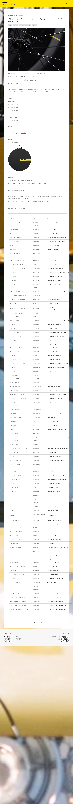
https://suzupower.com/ (52, 295)
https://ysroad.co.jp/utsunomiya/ (55, 268)
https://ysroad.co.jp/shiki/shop (54, 280)
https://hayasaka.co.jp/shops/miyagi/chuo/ (57, 237)
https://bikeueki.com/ (52, 543)
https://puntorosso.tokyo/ (53, 390)
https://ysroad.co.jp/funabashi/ (54, 324)
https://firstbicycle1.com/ (53, 303)
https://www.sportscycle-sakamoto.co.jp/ (57, 429)
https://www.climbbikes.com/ (54, 520)
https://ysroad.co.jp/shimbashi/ (54, 371)
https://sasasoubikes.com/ (53, 229)
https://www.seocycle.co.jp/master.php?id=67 (58, 332)
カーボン (22, 25)
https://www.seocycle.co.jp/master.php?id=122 (58, 313)
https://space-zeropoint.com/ (54, 253)
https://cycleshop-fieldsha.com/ (54, 574)
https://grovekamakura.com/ (54, 413)
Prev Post (7, 633)
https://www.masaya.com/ (53, 586)
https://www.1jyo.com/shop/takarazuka (56, 605)
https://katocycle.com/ (52, 468)
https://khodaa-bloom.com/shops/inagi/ (56, 394)
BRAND (20, 15)
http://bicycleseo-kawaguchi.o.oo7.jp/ (56, 287)
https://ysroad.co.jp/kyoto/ (53, 483)
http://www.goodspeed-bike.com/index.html (57, 547)
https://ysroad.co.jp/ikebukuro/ (54, 340)
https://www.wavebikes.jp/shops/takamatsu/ (57, 562)
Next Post (65, 633)
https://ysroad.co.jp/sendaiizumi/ (55, 233)
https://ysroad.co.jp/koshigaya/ (54, 276)
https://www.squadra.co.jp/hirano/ (55, 499)
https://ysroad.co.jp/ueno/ (53, 351)
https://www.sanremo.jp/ (53, 524)
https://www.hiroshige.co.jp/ (53, 551)
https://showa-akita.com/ (53, 245)
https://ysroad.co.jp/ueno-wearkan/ (55, 336)
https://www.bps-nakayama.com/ (55, 531)
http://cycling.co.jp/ (51, 559)
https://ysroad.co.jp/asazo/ (53, 347)
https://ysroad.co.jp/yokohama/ (54, 398)
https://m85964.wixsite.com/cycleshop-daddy (58, 437)
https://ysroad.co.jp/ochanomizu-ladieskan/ (57, 363)
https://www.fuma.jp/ (52, 417)
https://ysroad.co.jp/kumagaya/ (54, 284)
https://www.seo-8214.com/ (53, 316)
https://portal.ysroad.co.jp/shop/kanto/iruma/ (58, 272)
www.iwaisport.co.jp (52, 582)
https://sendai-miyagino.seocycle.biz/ (56, 241)
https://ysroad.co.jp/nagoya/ (54, 456)
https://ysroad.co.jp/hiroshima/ (54, 539)
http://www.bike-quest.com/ (53, 471)
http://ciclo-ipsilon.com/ (52, 487)
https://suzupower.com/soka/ (54, 299)
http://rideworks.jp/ (51, 515)
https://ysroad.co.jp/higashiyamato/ (55, 367)
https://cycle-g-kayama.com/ (54, 527)
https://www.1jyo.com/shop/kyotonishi (56, 609)
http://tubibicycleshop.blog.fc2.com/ (55, 502)
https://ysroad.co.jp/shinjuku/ (54, 355)
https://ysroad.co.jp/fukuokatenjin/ (55, 578)
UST (10, 25)
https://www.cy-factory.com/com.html (56, 225)
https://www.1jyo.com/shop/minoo (55, 601)
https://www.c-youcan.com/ (53, 378)
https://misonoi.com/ (52, 452)
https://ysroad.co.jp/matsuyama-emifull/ (56, 566)
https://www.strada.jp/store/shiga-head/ (56, 475)
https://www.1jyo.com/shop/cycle (55, 593)
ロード (34, 25)
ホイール (28, 25)
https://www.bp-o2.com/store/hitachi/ (56, 260)
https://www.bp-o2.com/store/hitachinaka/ (57, 264)
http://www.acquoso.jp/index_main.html (56, 495)
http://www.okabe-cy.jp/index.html (55, 222)
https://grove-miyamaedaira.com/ (55, 425)
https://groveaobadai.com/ (53, 421)
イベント (15, 25)
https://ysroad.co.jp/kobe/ (53, 510)
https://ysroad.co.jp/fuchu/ (53, 359)
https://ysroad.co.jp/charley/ (54, 344)
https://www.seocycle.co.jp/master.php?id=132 (58, 291)
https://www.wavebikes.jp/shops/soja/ (56, 535)
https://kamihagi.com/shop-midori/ (55, 464)
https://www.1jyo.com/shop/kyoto (55, 597)
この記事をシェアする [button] (17, 615)
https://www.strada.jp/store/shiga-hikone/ (57, 479)
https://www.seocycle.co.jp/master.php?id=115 (58, 320)
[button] (21, 2)
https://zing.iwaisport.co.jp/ (53, 589)
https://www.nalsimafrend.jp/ (54, 375)
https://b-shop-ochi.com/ (53, 570)
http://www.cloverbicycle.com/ (54, 506)
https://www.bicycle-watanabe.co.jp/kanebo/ (57, 448)
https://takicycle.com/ (52, 328)
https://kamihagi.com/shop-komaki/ (55, 460)
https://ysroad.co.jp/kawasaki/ (54, 402)
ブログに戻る (38, 622)
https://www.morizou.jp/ (52, 249)
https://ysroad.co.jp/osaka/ (53, 491)
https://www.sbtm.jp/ (52, 257)
